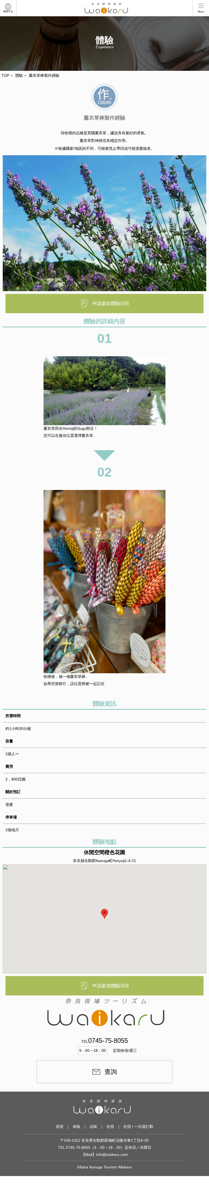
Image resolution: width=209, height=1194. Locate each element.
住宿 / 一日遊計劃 (138, 1126)
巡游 (59, 1126)
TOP (5, 75)
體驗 (19, 75)
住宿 (110, 1126)
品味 (93, 1126)
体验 (76, 1126)
